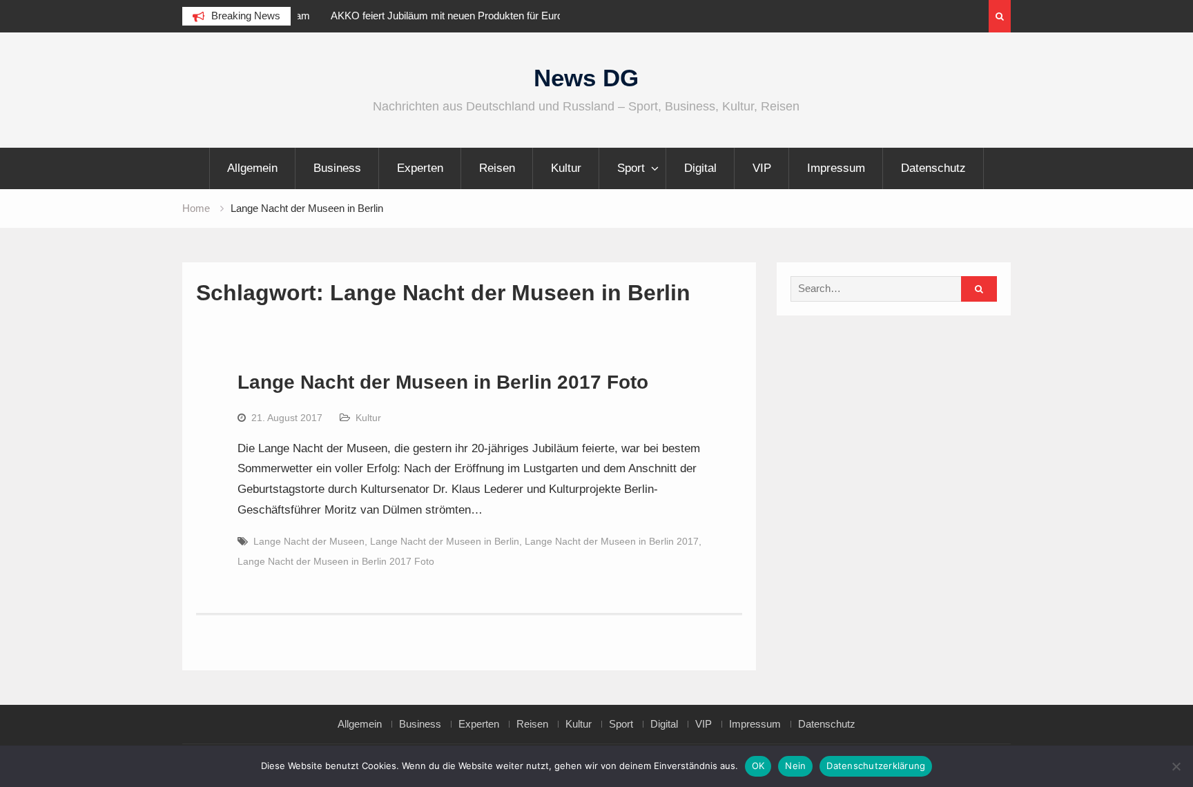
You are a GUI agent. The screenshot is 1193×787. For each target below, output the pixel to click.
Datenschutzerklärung (875, 765)
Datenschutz (933, 168)
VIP (762, 168)
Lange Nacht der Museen (309, 541)
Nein (795, 765)
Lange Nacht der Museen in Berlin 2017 (612, 541)
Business (337, 168)
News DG (586, 77)
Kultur (566, 168)
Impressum (836, 168)
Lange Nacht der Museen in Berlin (444, 541)
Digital (700, 168)
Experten (420, 168)
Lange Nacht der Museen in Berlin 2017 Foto (442, 382)
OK (758, 765)
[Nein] (1176, 766)
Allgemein (252, 168)
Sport (631, 168)
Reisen (497, 168)
